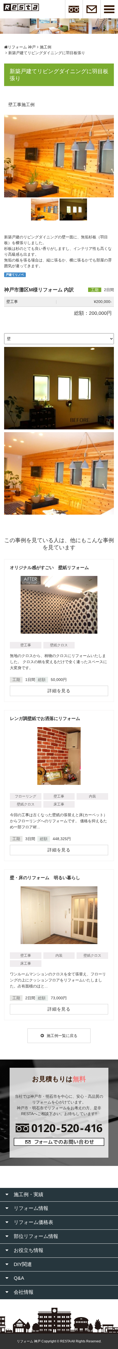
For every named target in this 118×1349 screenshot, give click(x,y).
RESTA (65, 1341)
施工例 (45, 47)
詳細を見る (59, 690)
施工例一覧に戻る (62, 1035)
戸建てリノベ (15, 274)
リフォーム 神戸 (22, 47)
